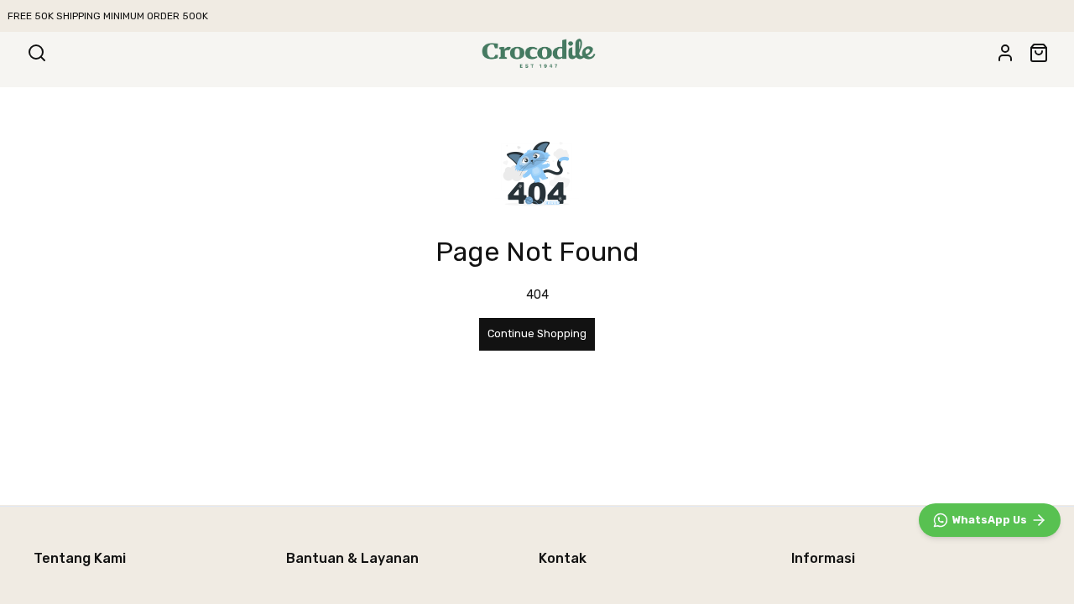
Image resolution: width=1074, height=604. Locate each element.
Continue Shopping (537, 333)
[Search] (37, 53)
